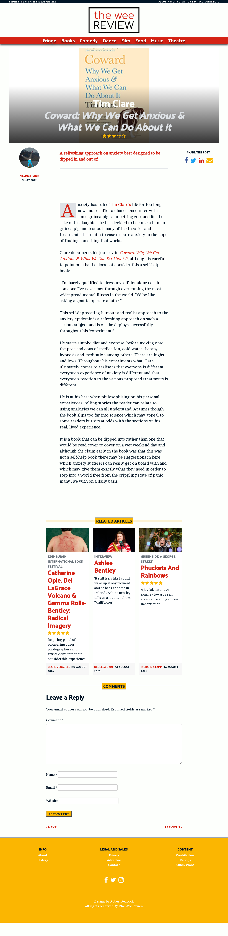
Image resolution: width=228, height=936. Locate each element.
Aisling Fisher (29, 175)
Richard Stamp (151, 666)
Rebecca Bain (103, 666)
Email (51, 787)
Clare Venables (59, 666)
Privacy (114, 855)
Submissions (185, 865)
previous (173, 827)
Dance (109, 40)
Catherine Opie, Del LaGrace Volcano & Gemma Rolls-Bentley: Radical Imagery (67, 599)
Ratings (185, 860)
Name (51, 774)
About (42, 855)
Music (157, 40)
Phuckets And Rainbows (160, 571)
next (51, 827)
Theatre (176, 40)
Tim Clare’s (120, 204)
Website (52, 801)
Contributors (185, 855)
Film (125, 40)
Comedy (89, 40)
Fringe (49, 40)
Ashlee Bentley (105, 566)
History (42, 860)
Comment (54, 720)
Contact (114, 865)
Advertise (114, 860)
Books (68, 40)
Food (140, 40)
